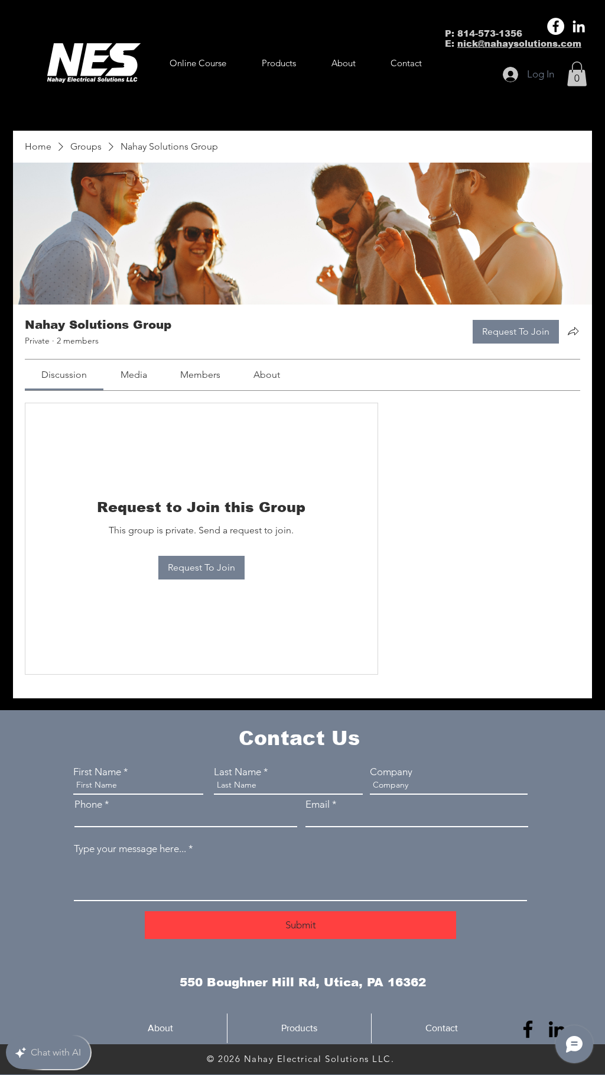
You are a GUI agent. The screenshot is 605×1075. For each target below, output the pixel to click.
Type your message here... (130, 849)
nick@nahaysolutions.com (519, 43)
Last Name (237, 772)
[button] (279, 63)
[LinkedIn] (578, 26)
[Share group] (573, 331)
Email (317, 804)
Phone (88, 804)
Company (391, 772)
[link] (64, 374)
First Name (97, 772)
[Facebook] (555, 26)
